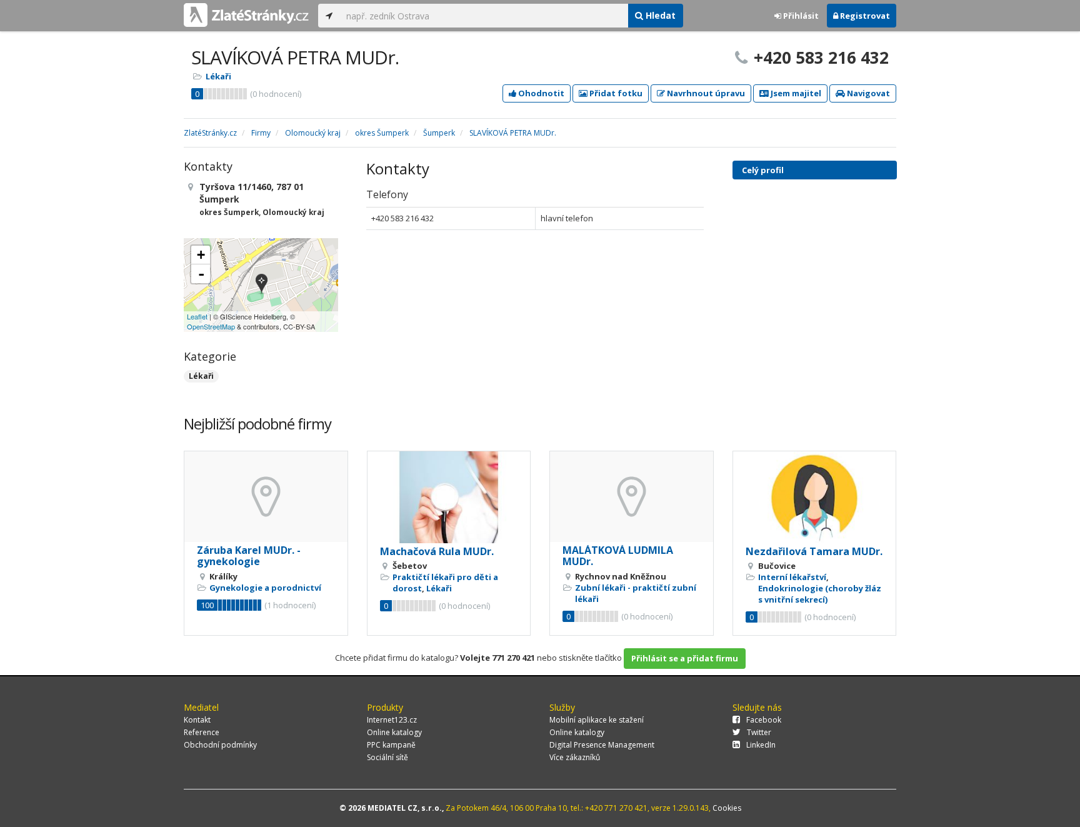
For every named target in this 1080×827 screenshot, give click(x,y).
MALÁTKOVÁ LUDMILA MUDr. (617, 555)
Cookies (726, 808)
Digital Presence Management (601, 744)
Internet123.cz (392, 719)
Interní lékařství (792, 577)
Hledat (659, 15)
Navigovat (867, 93)
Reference (201, 732)
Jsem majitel (795, 93)
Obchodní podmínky (220, 744)
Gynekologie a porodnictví (265, 587)
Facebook (763, 719)
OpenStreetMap (211, 326)
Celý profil (763, 170)
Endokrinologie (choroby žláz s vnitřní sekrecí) (819, 594)
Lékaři (218, 76)
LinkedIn (761, 744)
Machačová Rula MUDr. (437, 551)
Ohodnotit (540, 93)
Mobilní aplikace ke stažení (596, 719)
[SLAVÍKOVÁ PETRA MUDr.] (261, 284)
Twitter (759, 732)
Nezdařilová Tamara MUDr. (814, 551)
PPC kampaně (391, 744)
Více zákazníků (574, 757)
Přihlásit (800, 15)
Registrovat (864, 15)
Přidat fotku (615, 93)
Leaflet (197, 316)
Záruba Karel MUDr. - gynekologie (249, 555)
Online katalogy (394, 732)
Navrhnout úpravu (705, 93)
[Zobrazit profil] (266, 496)
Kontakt (197, 719)
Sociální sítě (387, 757)
